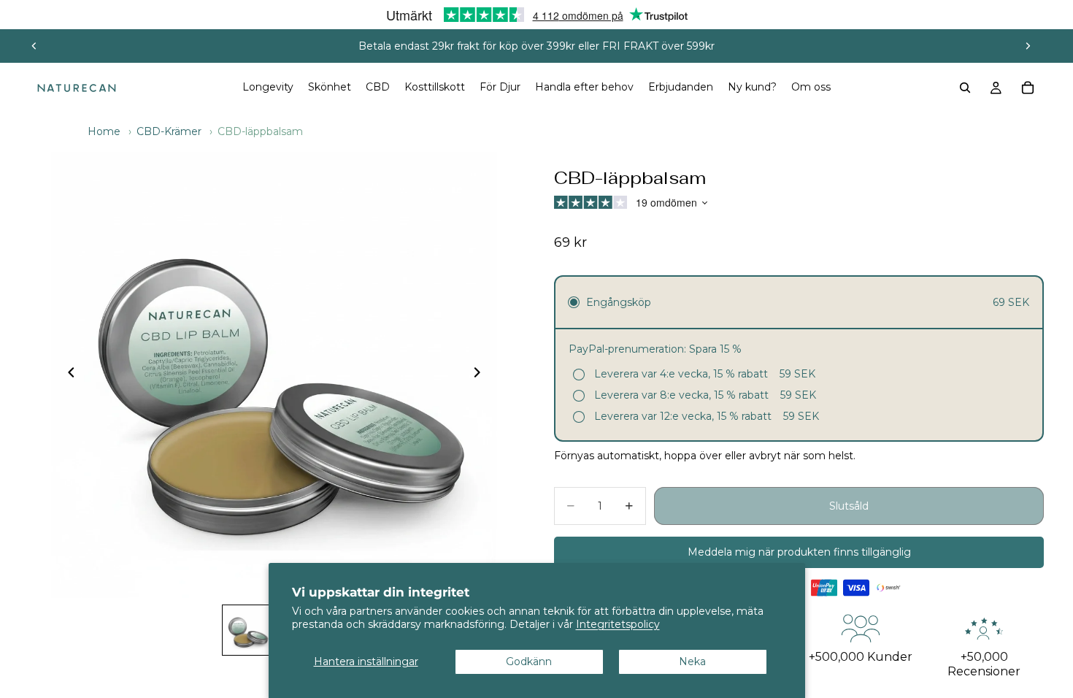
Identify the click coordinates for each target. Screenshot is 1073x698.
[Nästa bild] (1028, 46)
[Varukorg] (1028, 88)
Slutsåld (849, 506)
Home (104, 131)
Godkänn (529, 661)
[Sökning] (965, 88)
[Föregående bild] (34, 46)
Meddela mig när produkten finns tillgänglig (799, 552)
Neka (692, 661)
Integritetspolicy (618, 624)
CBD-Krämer (168, 131)
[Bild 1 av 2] (247, 630)
